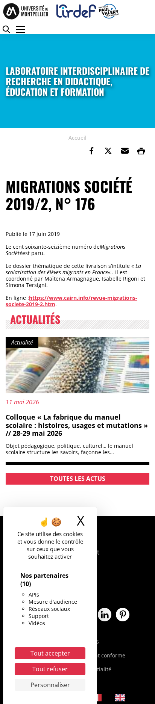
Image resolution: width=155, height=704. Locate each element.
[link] (91, 151)
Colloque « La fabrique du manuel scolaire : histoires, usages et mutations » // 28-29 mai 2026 (77, 425)
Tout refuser (50, 669)
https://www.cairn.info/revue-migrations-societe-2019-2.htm (71, 301)
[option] (125, 697)
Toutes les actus (77, 478)
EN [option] (132, 697)
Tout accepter (50, 653)
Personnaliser (50, 685)
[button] (124, 151)
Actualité (22, 342)
